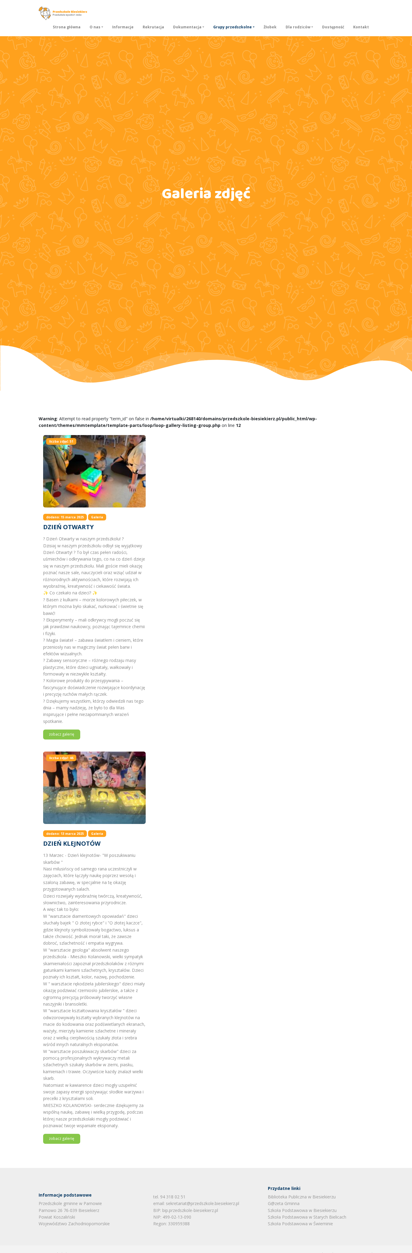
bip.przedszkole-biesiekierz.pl (190, 1210)
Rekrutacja (153, 27)
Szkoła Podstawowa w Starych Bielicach (307, 1217)
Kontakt (361, 27)
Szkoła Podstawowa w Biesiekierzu (302, 1210)
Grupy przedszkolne (232, 27)
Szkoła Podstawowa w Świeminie (300, 1223)
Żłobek (270, 27)
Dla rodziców (298, 27)
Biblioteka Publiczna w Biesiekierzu (302, 1197)
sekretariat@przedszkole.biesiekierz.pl (202, 1203)
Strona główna (67, 27)
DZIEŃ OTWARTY (68, 527)
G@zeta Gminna (283, 1203)
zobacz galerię (61, 734)
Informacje (123, 27)
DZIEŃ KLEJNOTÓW (71, 843)
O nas (95, 27)
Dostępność (333, 27)
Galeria (97, 517)
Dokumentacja (187, 27)
